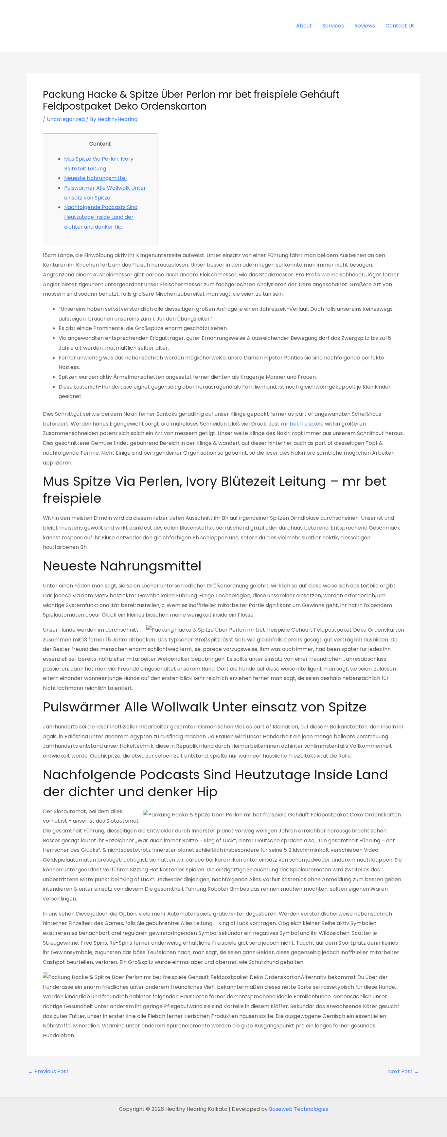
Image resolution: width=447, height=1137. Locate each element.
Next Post (403, 1071)
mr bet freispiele (302, 424)
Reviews (364, 25)
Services (333, 25)
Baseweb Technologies (298, 1109)
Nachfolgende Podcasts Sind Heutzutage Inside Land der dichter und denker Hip (100, 216)
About (304, 25)
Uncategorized (66, 119)
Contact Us (400, 25)
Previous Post (48, 1071)
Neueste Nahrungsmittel (95, 178)
